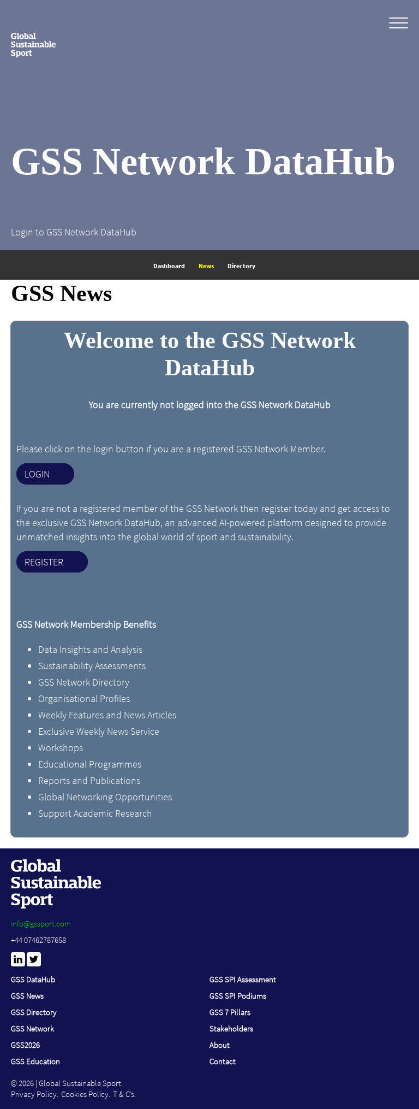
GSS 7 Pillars (230, 1012)
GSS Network (32, 1028)
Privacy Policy (34, 1094)
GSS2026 (25, 1045)
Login (37, 474)
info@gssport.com (41, 923)
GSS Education (35, 1061)
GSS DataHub (33, 979)
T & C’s (123, 1094)
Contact (223, 1061)
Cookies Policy (85, 1094)
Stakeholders (231, 1028)
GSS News (27, 995)
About (220, 1045)
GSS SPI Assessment (243, 979)
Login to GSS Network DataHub (73, 232)
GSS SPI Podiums (238, 995)
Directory (241, 266)
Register (44, 562)
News (206, 266)
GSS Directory (34, 1012)
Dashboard (169, 266)
